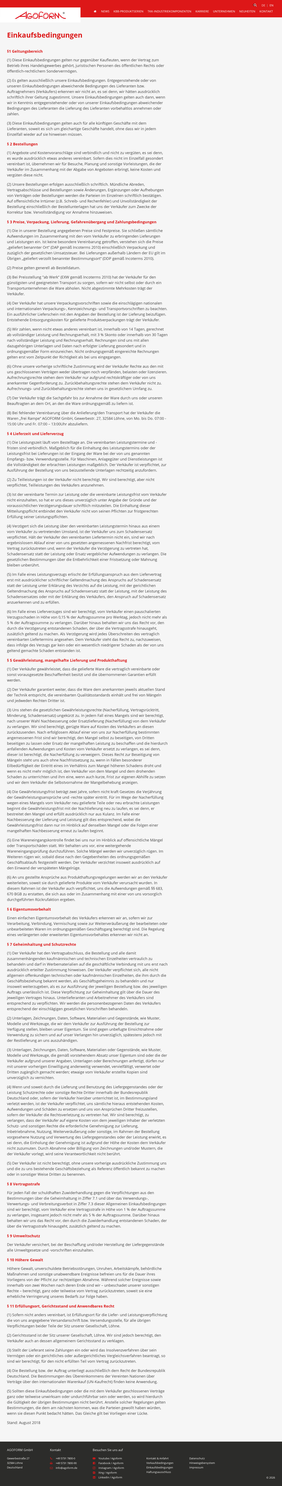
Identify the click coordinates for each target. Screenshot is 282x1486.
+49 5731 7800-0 (65, 1458)
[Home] (95, 11)
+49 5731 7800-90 (66, 1463)
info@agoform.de (66, 1468)
